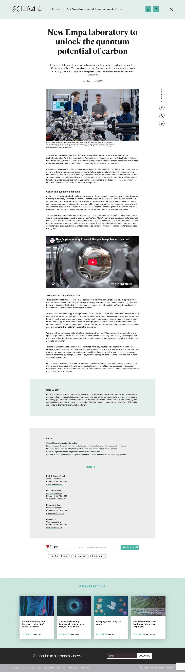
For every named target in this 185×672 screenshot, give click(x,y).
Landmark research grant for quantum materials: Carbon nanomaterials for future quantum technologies (86, 446)
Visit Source (128, 547)
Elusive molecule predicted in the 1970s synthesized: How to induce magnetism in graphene (81, 449)
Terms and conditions (154, 668)
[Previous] (148, 9)
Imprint (170, 668)
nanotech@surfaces (54, 479)
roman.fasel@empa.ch (54, 484)
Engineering (98, 556)
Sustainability (80, 556)
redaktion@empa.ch (54, 527)
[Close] (171, 9)
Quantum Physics (58, 556)
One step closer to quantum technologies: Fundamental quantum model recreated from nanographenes (86, 455)
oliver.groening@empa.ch (56, 499)
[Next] (156, 9)
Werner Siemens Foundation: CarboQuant (62, 443)
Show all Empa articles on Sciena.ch (92, 548)
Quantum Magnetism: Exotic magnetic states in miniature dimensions (73, 452)
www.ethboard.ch (33, 668)
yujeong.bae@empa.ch (55, 513)
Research (56, 9)
